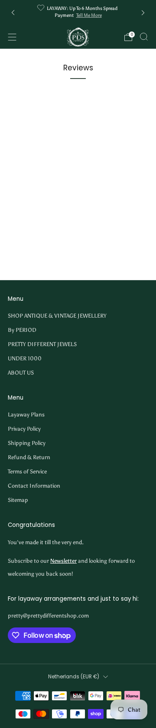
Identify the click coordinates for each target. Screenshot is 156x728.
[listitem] (78, 12)
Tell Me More (89, 15)
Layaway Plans (26, 414)
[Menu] (12, 37)
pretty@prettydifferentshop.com (48, 615)
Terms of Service (27, 471)
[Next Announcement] (143, 12)
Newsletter (63, 561)
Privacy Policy (24, 428)
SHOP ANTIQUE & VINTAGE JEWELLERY (57, 315)
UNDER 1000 (25, 358)
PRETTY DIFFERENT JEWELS (42, 344)
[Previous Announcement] (13, 12)
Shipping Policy (27, 443)
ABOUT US (21, 372)
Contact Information (34, 485)
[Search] (144, 36)
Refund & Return (29, 457)
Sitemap (18, 500)
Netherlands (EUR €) (73, 676)
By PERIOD (22, 330)
